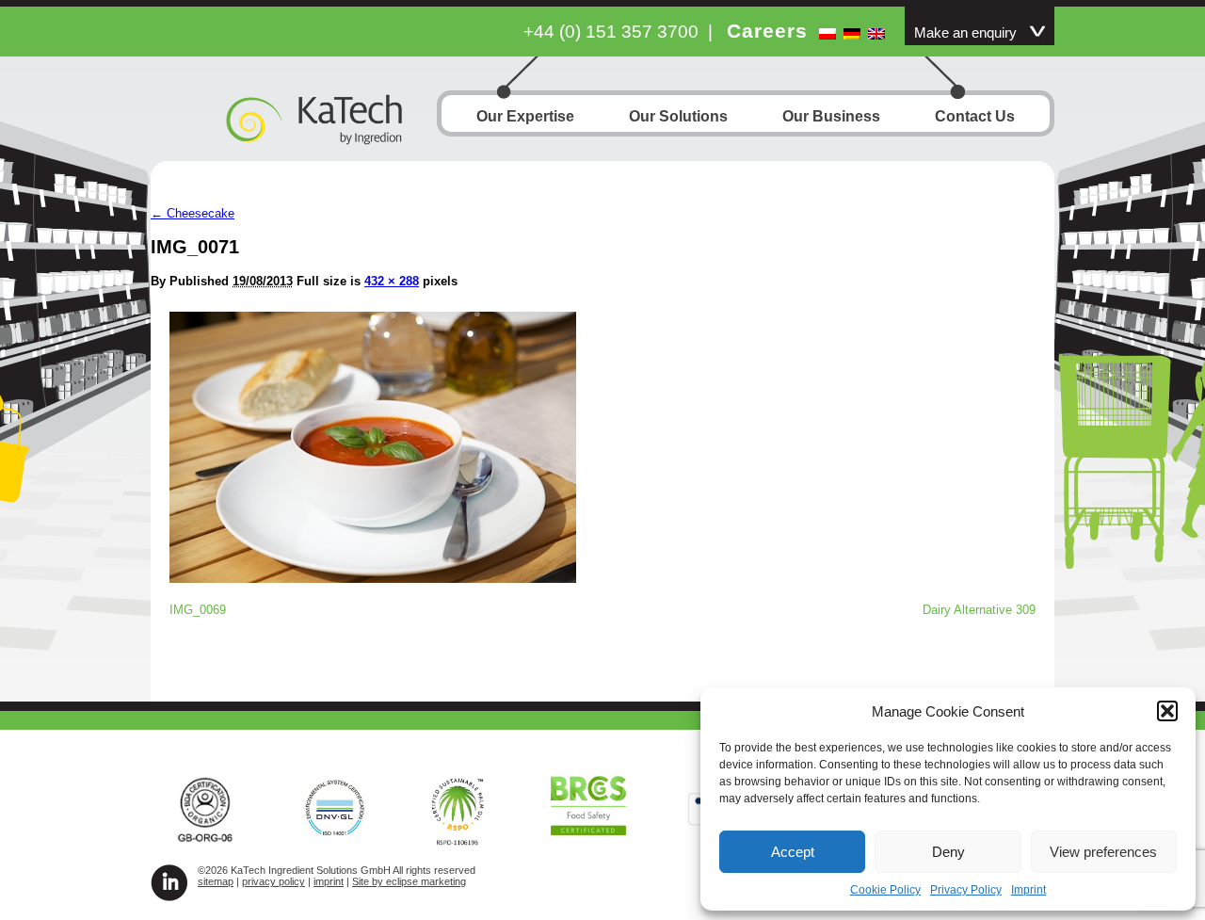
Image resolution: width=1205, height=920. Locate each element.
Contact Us (975, 116)
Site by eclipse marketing (409, 881)
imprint (328, 881)
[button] (1167, 711)
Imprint (1028, 889)
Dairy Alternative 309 (979, 610)
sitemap (215, 881)
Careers (767, 30)
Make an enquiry (965, 32)
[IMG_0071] (372, 578)
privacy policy (273, 881)
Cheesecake (192, 213)
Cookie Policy (885, 889)
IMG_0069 (197, 610)
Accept (792, 852)
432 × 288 (391, 281)
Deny (948, 852)
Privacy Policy (966, 889)
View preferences (1103, 852)
